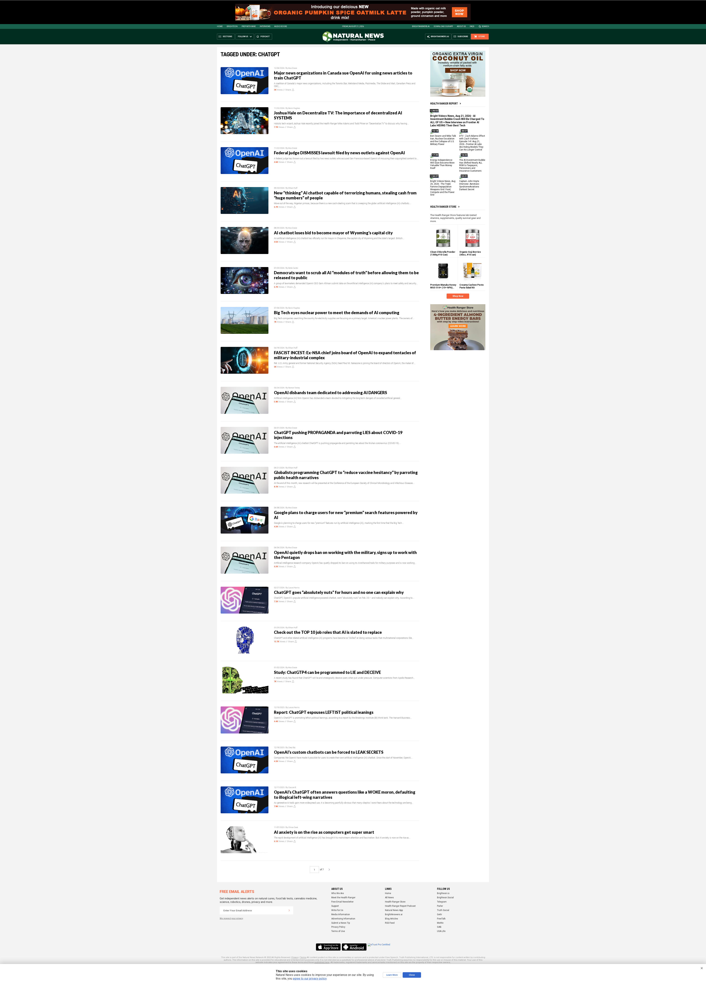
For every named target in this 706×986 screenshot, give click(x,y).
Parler (440, 906)
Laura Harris (293, 588)
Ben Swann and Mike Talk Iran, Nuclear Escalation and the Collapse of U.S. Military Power (443, 140)
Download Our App (443, 26)
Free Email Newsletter (342, 901)
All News (389, 897)
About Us (461, 26)
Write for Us (337, 910)
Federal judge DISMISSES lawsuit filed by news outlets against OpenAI (339, 152)
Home (220, 26)
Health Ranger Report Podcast (400, 906)
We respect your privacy (231, 918)
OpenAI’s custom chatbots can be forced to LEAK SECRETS (328, 752)
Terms (303, 957)
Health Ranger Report (444, 103)
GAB (439, 927)
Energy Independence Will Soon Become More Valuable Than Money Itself (442, 164)
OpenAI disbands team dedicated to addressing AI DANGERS (330, 392)
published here (321, 962)
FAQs (472, 26)
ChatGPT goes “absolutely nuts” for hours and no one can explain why (339, 592)
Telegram (442, 901)
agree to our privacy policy (310, 978)
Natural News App (394, 910)
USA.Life (441, 931)
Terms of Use (338, 931)
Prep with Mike (249, 26)
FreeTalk (441, 918)
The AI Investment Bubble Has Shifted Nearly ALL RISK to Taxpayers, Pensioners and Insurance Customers (472, 165)
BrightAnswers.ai (421, 26)
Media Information (340, 914)
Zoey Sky (291, 748)
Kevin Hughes (294, 108)
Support (335, 906)
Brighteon (232, 26)
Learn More (392, 975)
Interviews (265, 26)
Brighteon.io (443, 893)
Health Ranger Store (443, 206)
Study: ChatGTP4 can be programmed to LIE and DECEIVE (327, 672)
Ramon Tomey (294, 388)
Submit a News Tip (340, 923)
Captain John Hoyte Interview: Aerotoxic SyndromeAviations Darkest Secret (469, 185)
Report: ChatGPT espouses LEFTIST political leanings (323, 712)
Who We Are (337, 893)
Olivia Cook (293, 827)
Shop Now (457, 296)
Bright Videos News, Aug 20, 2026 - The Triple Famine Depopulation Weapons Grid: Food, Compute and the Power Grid (442, 188)
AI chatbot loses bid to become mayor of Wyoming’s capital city (333, 232)
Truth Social (443, 910)
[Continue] (289, 910)
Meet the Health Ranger (343, 897)
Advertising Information (343, 918)
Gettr (439, 914)
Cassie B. (292, 787)
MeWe (440, 923)
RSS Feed (390, 923)
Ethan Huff (292, 188)
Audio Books (280, 26)
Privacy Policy (338, 927)
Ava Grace (292, 68)
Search (485, 26)
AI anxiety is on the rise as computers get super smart (324, 832)
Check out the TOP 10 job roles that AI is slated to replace (328, 632)
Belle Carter (293, 268)
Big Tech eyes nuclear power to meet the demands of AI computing (336, 312)
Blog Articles (391, 918)
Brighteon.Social (445, 897)
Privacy (294, 957)
